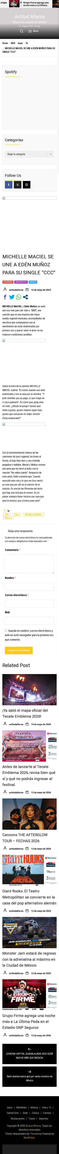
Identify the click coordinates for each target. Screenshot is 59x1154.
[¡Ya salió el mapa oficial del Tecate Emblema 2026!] (29, 689)
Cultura (35, 1112)
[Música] (17, 1146)
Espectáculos (21, 282)
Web (7, 612)
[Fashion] (41, 1146)
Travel (32, 1118)
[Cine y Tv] (22, 1146)
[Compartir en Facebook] (5, 297)
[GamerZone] (27, 1146)
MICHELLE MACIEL (33, 514)
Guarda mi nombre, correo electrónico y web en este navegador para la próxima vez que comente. (29, 635)
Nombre (10, 578)
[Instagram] (26, 184)
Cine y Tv (46, 1107)
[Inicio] (8, 1146)
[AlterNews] (13, 1146)
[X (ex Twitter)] (17, 184)
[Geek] (32, 1146)
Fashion (47, 1112)
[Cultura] (36, 1146)
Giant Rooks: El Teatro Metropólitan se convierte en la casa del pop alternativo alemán (29, 897)
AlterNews (8, 282)
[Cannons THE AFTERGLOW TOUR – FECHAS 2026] (29, 814)
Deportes (43, 1118)
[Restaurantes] (46, 1146)
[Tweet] (12, 297)
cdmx (16, 514)
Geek (25, 1112)
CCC (7, 514)
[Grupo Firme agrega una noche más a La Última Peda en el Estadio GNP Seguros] (15, 4)
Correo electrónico (17, 595)
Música (33, 282)
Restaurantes (18, 1118)
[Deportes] (29, 1150)
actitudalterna (16, 289)
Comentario (12, 550)
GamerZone (13, 1112)
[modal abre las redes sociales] (25, 297)
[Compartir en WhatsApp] (18, 297)
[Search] (21, 31)
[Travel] (50, 1146)
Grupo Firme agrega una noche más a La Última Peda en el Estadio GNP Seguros (36, 4)
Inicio (9, 1107)
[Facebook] (8, 184)
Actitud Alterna (30, 17)
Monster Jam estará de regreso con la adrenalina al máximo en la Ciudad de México (29, 959)
